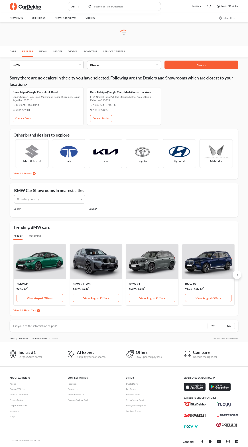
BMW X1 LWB (82, 284)
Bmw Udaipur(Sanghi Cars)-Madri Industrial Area (120, 92)
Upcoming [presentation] (35, 235)
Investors (14, 411)
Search (201, 65)
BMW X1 (134, 284)
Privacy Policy (16, 400)
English (195, 6)
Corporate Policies (18, 405)
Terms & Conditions (19, 394)
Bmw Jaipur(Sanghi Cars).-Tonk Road (35, 92)
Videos (73, 51)
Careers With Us (17, 389)
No (229, 326)
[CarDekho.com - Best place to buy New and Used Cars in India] (25, 6)
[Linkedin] (236, 441)
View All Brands (22, 173)
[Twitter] (210, 441)
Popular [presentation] (18, 235)
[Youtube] (219, 441)
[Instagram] (228, 441)
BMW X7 (190, 284)
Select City (229, 17)
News (43, 51)
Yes (213, 326)
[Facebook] (202, 441)
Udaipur (93, 208)
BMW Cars (30, 310)
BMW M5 (23, 284)
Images (57, 51)
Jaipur (17, 208)
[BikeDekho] (195, 404)
